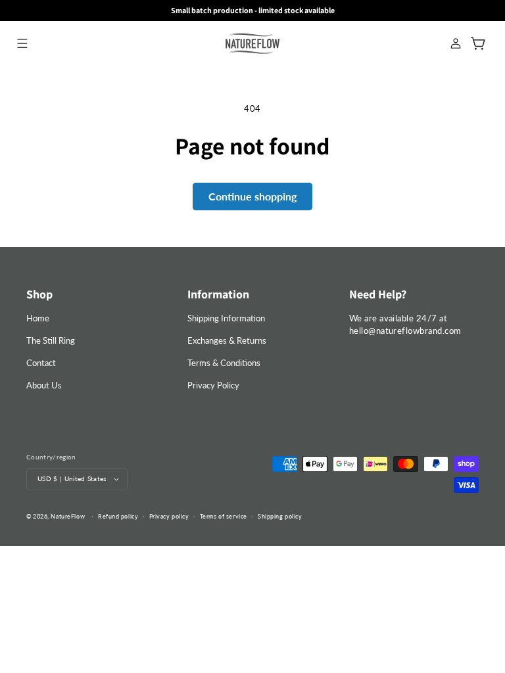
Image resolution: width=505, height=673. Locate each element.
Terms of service (223, 516)
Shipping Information (226, 318)
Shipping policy (280, 516)
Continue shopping (252, 196)
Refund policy (118, 516)
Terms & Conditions (223, 363)
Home (37, 318)
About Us (44, 385)
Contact (41, 363)
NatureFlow (68, 516)
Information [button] (218, 294)
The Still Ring (50, 340)
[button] (22, 43)
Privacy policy (169, 516)
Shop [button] (39, 294)
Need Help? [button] (377, 294)
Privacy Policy (213, 385)
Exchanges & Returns (226, 340)
